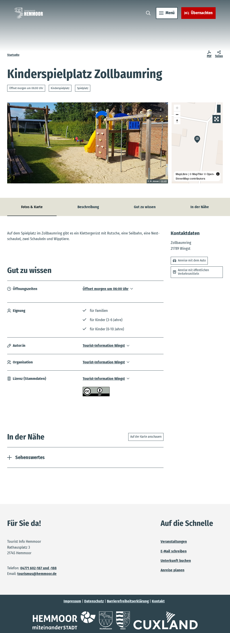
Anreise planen (172, 570)
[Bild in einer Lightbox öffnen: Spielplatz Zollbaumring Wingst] (87, 142)
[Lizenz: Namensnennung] (96, 395)
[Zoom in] (177, 108)
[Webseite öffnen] (63, 620)
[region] (197, 142)
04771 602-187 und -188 (38, 568)
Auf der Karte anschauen (145, 437)
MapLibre (182, 174)
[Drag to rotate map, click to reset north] (177, 121)
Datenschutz (94, 601)
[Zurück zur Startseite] (28, 13)
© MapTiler (196, 174)
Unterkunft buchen (176, 560)
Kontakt (158, 601)
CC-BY (164, 181)
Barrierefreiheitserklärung (128, 601)
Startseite (13, 54)
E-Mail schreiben (174, 551)
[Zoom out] (177, 114)
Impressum (72, 601)
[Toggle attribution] (218, 174)
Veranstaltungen (174, 541)
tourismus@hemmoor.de (37, 573)
